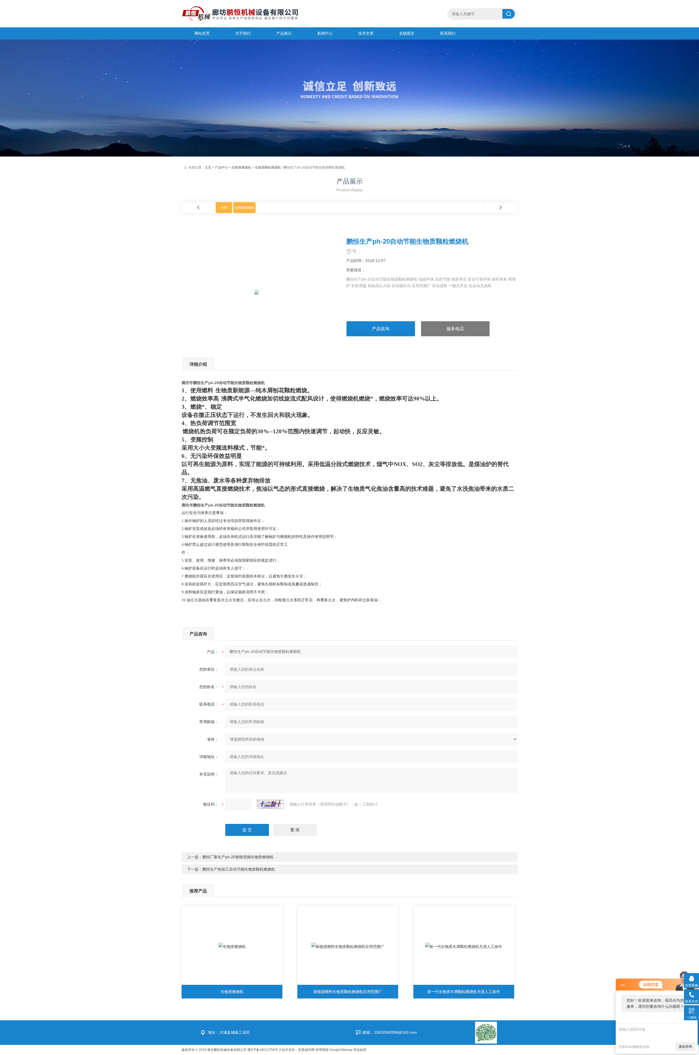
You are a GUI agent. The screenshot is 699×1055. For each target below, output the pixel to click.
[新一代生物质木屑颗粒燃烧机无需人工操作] (463, 947)
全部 (224, 208)
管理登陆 (321, 1050)
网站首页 (202, 33)
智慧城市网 (306, 1050)
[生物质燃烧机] (232, 947)
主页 (208, 167)
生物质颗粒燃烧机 (268, 167)
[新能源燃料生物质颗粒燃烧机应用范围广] (347, 947)
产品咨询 (380, 328)
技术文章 (366, 33)
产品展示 (284, 33)
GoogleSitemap (341, 1050)
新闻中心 (325, 33)
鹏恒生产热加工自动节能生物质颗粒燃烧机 (238, 869)
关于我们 (243, 33)
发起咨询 (685, 1046)
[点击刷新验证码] (270, 804)
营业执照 (359, 1050)
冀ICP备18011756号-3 (264, 1050)
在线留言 (406, 33)
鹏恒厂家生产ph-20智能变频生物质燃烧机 (238, 857)
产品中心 (221, 167)
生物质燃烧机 (241, 167)
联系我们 (447, 33)
